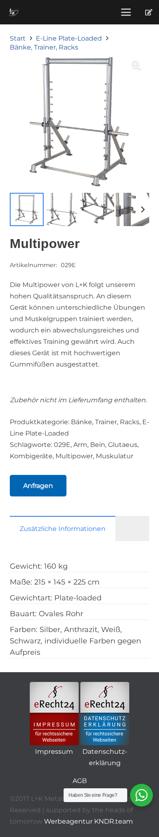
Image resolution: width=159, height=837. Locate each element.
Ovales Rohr (61, 613)
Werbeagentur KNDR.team (88, 821)
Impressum (54, 751)
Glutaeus (122, 445)
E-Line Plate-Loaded (69, 38)
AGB (80, 781)
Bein (97, 445)
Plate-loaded (78, 597)
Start (18, 38)
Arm (80, 445)
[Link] (148, 12)
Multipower (74, 456)
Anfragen (38, 486)
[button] (126, 12)
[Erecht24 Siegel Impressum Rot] (54, 713)
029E (62, 445)
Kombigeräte (31, 456)
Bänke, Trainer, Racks (44, 47)
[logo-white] (13, 12)
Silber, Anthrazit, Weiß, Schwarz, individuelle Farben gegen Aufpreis (75, 641)
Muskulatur (114, 456)
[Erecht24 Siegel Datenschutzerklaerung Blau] (104, 713)
